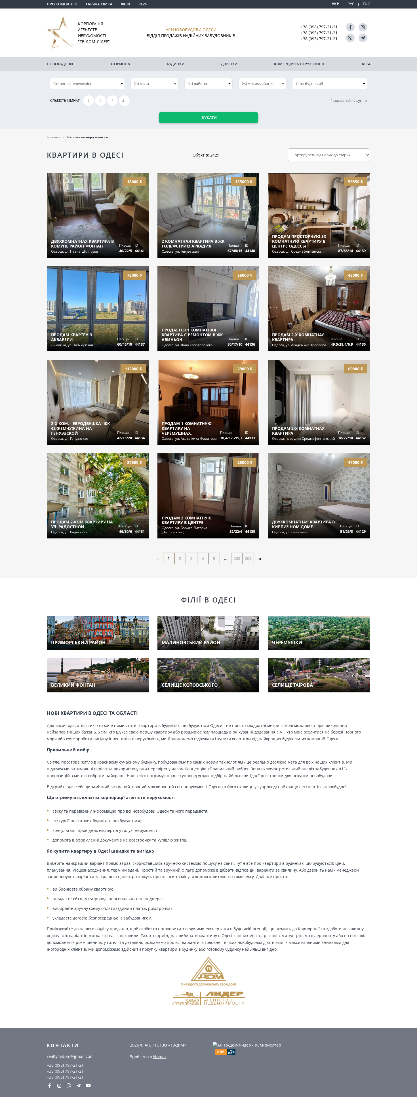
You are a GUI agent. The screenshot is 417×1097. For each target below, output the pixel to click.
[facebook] (350, 27)
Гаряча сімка (99, 4)
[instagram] (363, 27)
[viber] (350, 38)
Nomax (160, 1056)
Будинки (175, 63)
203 (248, 558)
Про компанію (62, 4)
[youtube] (88, 1085)
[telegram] (363, 38)
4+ (124, 100)
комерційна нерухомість (299, 63)
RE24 (142, 4)
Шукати (209, 117)
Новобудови (60, 63)
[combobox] (154, 83)
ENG (366, 3)
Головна (53, 137)
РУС (351, 3)
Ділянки (229, 63)
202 (236, 558)
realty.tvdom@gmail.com (70, 1056)
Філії (125, 4)
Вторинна (119, 63)
